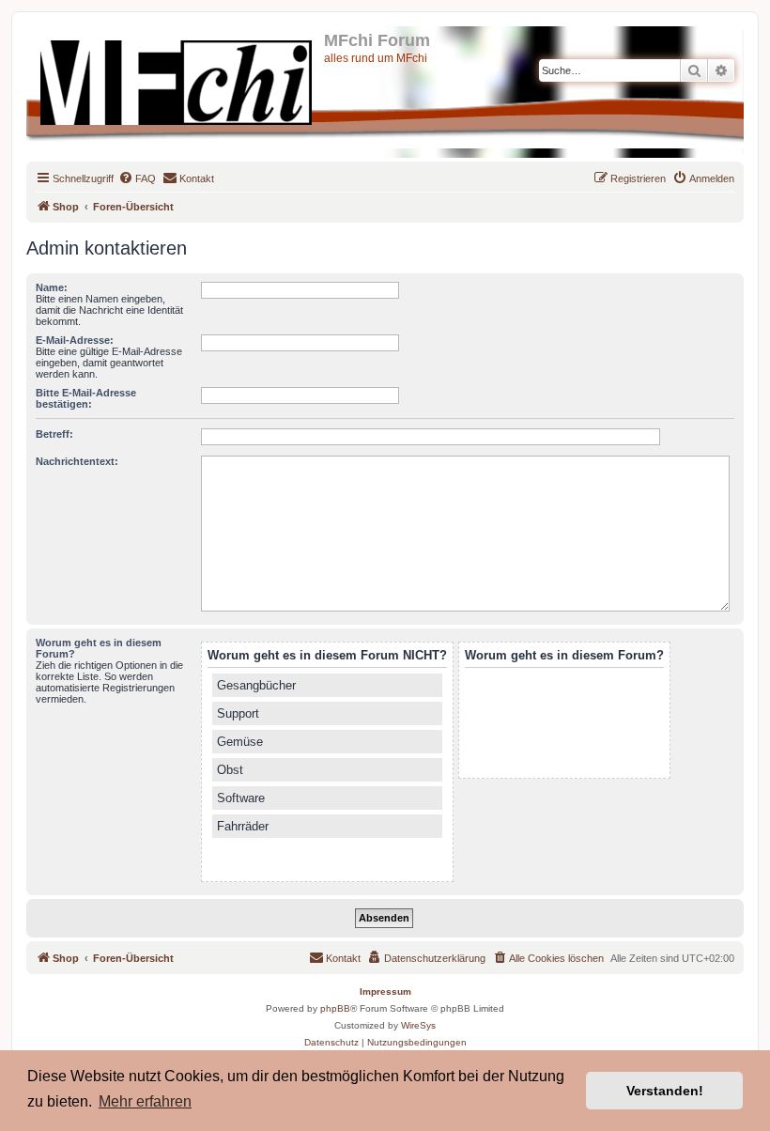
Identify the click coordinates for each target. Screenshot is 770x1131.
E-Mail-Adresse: (75, 340)
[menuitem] (137, 178)
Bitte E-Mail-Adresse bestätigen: (86, 398)
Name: (52, 287)
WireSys (418, 1025)
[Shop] (177, 79)
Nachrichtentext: (77, 461)
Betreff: (54, 434)
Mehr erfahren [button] (145, 1101)
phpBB (335, 1008)
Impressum (385, 991)
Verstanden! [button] (664, 1090)
